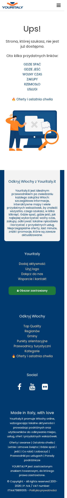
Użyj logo (32, 269)
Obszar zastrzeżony (33, 290)
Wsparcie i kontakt (32, 279)
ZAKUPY (32, 79)
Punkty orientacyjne (32, 341)
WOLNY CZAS (32, 74)
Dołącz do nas (32, 274)
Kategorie (32, 351)
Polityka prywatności (43, 490)
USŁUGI (32, 89)
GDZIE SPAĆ (32, 64)
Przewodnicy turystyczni (32, 346)
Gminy (32, 336)
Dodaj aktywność (32, 264)
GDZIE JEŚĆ (32, 69)
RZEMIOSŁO (32, 84)
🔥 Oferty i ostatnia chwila (32, 99)
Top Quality (32, 326)
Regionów (32, 331)
